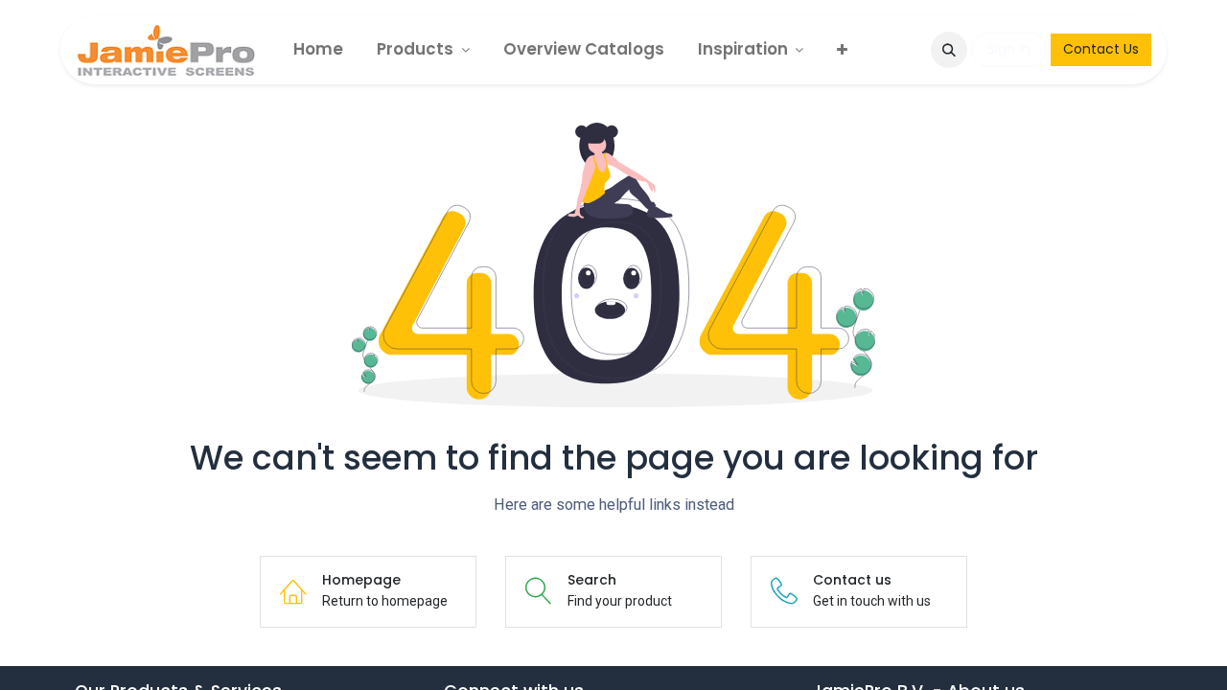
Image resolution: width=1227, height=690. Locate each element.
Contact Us (1101, 48)
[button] (949, 50)
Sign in (1008, 48)
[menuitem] (318, 49)
